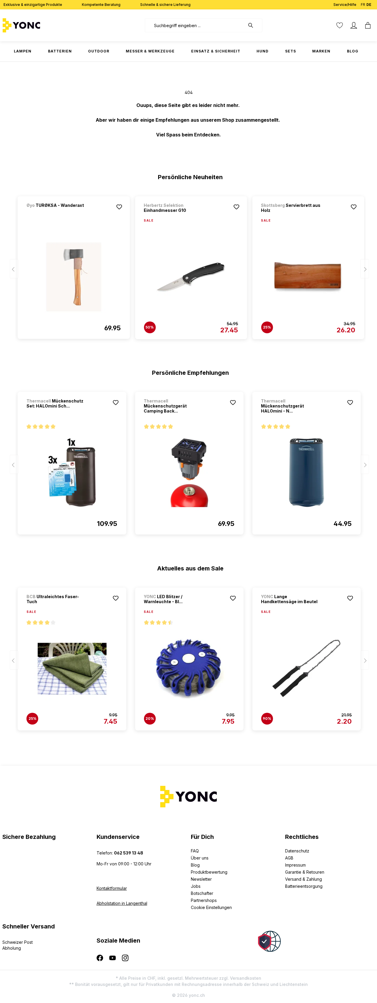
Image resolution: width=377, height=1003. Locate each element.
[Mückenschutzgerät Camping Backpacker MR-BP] (189, 472)
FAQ (195, 850)
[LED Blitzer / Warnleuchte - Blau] (189, 668)
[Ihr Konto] (354, 25)
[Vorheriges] (14, 268)
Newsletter (201, 879)
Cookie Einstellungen (211, 907)
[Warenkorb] (368, 25)
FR (363, 4)
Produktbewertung (209, 872)
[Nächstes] (364, 268)
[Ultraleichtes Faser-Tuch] (72, 668)
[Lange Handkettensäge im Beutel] (306, 668)
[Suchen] (253, 25)
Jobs (196, 886)
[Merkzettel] (340, 25)
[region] (188, 265)
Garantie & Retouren (304, 872)
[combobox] (195, 25)
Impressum (295, 864)
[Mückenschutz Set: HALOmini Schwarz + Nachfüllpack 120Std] (72, 472)
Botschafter (202, 893)
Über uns (200, 857)
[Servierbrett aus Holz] (308, 277)
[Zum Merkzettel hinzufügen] (119, 207)
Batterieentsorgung (304, 886)
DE (368, 4)
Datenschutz (297, 850)
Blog (195, 864)
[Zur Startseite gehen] (40, 25)
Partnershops (204, 900)
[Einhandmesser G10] (191, 277)
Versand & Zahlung (303, 879)
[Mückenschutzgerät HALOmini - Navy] (306, 472)
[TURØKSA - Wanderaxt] (57, 213)
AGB (289, 857)
